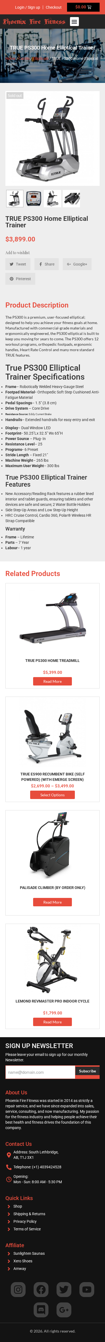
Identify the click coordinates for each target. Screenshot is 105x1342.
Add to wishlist (17, 252)
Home (10, 58)
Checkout (54, 7)
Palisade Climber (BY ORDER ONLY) (52, 887)
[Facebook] (41, 1289)
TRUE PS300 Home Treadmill (52, 660)
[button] (74, 21)
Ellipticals (40, 58)
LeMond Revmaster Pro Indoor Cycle (52, 1001)
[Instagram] (18, 1289)
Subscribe (87, 1071)
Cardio (24, 58)
